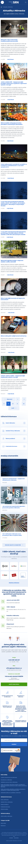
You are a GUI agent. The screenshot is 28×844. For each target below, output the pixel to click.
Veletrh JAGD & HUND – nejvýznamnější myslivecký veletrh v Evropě (13, 376)
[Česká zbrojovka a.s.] (5, 566)
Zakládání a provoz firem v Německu (9, 782)
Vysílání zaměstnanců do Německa (9, 777)
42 (23, 403)
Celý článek (10, 59)
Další (12, 408)
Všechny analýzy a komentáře (13, 545)
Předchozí (9, 399)
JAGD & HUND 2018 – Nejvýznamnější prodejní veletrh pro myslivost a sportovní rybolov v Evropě (14, 83)
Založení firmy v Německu (7, 802)
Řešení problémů (5, 804)
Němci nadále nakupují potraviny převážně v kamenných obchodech (11, 123)
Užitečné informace (9, 417)
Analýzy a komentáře (9, 456)
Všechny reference (14, 582)
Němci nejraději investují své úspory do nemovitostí (13, 298)
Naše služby (4, 774)
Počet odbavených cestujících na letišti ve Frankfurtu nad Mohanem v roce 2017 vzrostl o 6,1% (14, 165)
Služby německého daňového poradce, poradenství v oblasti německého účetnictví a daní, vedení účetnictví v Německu (14, 785)
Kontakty (11, 837)
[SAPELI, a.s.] (14, 566)
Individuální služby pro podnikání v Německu (11, 792)
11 (17, 403)
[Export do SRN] (1, 7)
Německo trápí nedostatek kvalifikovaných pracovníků (9, 40)
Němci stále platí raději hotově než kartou (13, 336)
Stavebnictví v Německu (6, 779)
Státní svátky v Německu (6, 816)
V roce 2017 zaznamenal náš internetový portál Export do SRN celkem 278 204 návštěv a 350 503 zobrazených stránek (13, 233)
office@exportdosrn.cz (14, 668)
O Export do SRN (5, 820)
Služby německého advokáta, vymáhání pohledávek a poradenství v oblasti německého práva (13, 790)
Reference (3, 825)
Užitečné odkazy (4, 809)
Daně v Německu (5, 799)
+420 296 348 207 (14, 660)
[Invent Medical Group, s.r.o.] (23, 575)
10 (12, 403)
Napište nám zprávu (14, 684)
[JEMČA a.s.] (14, 575)
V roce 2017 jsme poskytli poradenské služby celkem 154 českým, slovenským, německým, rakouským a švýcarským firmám (13, 204)
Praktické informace (5, 806)
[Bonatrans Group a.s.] (23, 566)
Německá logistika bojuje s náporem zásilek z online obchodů (12, 261)
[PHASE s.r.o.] (5, 575)
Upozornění (16, 837)
